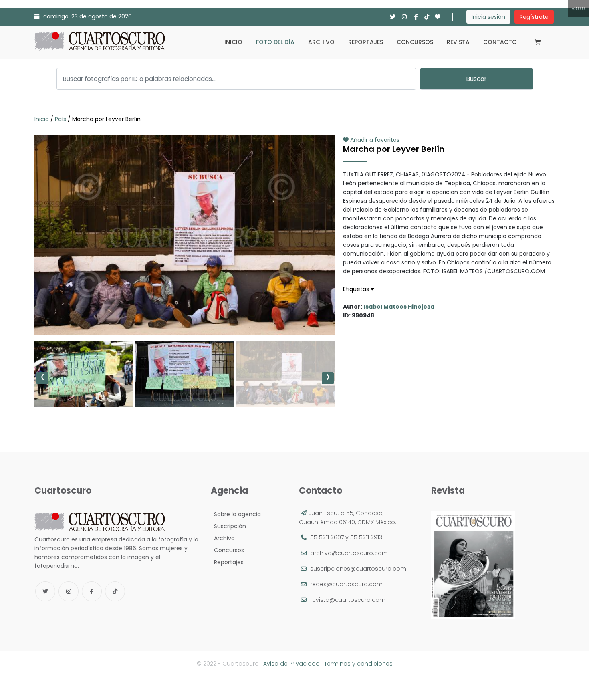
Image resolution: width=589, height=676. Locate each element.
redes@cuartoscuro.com (346, 584)
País (60, 119)
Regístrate (534, 17)
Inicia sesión (488, 17)
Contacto (500, 42)
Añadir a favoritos (374, 140)
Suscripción (228, 526)
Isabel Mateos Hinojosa (399, 307)
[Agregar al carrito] (184, 311)
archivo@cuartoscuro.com (349, 553)
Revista (458, 42)
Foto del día (275, 42)
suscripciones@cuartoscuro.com (358, 569)
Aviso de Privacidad (291, 664)
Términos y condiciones (358, 664)
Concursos (415, 42)
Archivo (321, 42)
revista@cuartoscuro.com (347, 600)
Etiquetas (357, 289)
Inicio (233, 42)
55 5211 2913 (366, 537)
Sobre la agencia (236, 514)
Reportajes (365, 42)
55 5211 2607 (327, 537)
